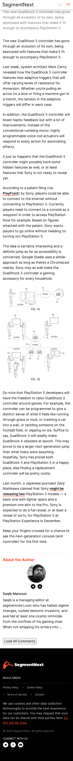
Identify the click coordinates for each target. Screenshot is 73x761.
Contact (39, 694)
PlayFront (11, 193)
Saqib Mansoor (15, 594)
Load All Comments (19, 641)
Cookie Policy (34, 687)
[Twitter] (33, 587)
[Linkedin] (39, 587)
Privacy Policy (11, 687)
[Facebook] (14, 745)
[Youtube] (21, 745)
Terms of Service (17, 694)
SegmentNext (18, 4)
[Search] (60, 4)
